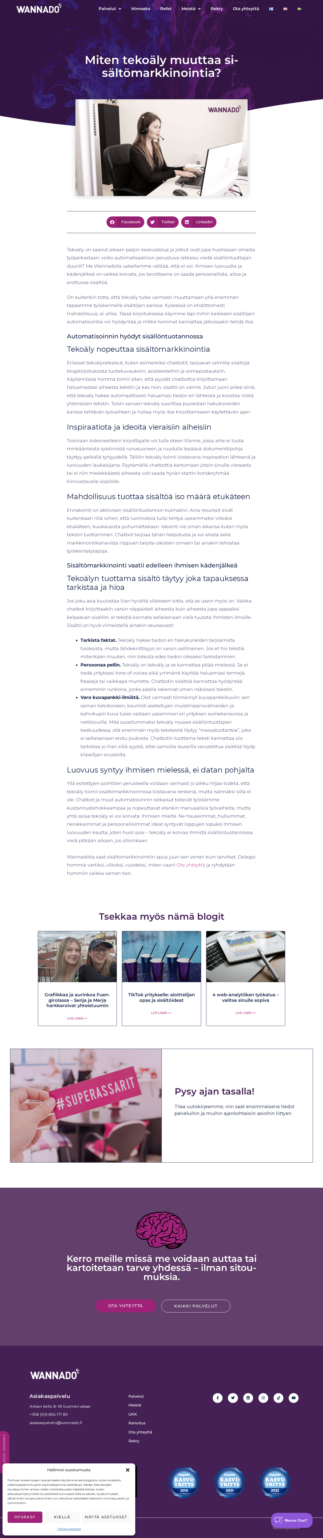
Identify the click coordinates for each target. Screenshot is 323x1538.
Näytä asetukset (106, 1517)
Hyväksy (25, 1517)
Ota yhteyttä (246, 8)
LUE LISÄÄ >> (77, 1018)
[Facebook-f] (218, 1398)
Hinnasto (140, 8)
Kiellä (62, 1517)
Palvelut (107, 8)
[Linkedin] (248, 1398)
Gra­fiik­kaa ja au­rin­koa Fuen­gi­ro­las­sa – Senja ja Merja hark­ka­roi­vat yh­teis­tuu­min (77, 1000)
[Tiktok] (278, 1398)
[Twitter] (233, 1398)
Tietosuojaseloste (69, 1529)
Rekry (217, 8)
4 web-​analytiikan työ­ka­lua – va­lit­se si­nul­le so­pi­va (245, 997)
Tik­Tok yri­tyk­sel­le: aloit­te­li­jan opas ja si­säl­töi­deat (161, 997)
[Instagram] (263, 1398)
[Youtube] (294, 1398)
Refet (166, 8)
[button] (127, 1469)
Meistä (189, 8)
